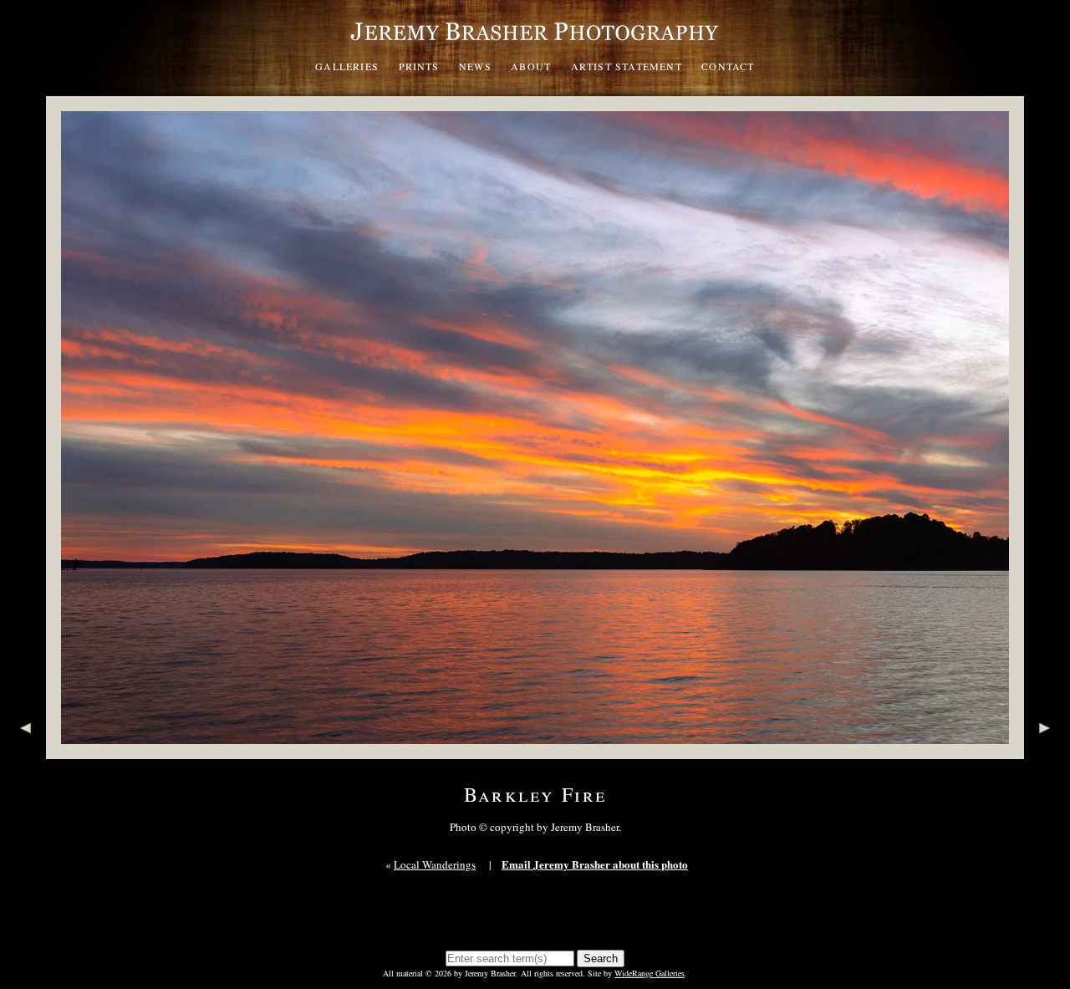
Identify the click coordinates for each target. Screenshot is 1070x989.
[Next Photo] (1047, 750)
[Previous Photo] (23, 750)
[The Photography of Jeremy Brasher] (535, 45)
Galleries (347, 66)
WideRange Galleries (649, 973)
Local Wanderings (435, 864)
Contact (727, 66)
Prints (419, 66)
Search (600, 958)
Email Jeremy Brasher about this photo (595, 864)
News (475, 66)
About (531, 66)
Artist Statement (626, 66)
